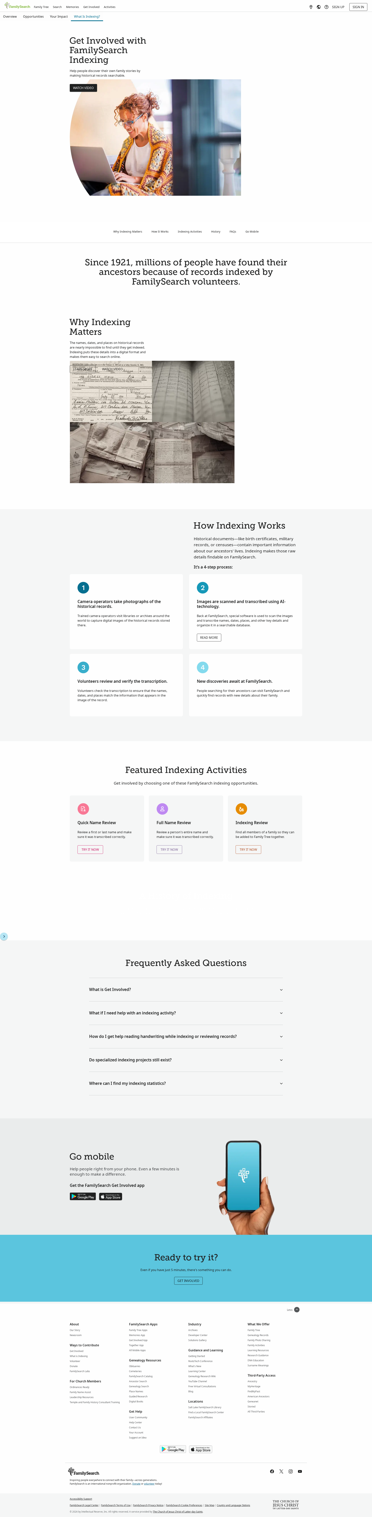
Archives (193, 1330)
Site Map (209, 1505)
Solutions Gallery (197, 1340)
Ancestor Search (138, 1381)
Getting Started (196, 1356)
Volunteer (75, 1361)
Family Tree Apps (138, 1330)
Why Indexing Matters (127, 231)
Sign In (358, 7)
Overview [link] (10, 16)
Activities (109, 7)
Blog (190, 1391)
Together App (136, 1345)
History (215, 231)
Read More (209, 637)
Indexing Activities (190, 231)
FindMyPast (254, 1391)
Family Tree (41, 7)
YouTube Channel (197, 1381)
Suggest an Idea (137, 1437)
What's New (194, 1366)
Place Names (136, 1391)
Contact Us (135, 1427)
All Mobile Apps (137, 1350)
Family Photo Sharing (259, 1340)
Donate (74, 1366)
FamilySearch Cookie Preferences (184, 1505)
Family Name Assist (80, 1392)
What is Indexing (79, 1356)
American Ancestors (259, 1396)
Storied (251, 1406)
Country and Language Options (233, 1505)
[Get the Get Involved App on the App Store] (110, 1196)
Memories (72, 7)
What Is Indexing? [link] (87, 16)
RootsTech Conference (200, 1361)
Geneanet (253, 1401)
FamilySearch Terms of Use (116, 1505)
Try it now (90, 849)
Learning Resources (258, 1350)
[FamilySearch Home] (17, 5)
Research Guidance (258, 1355)
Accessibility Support (81, 1499)
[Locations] (311, 7)
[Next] (4, 936)
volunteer (149, 1483)
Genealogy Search (139, 1386)
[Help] (326, 7)
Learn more (82, 369)
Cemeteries (135, 1371)
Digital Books (136, 1401)
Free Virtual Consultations (202, 1386)
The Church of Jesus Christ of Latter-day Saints (178, 1511)
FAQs (233, 231)
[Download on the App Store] (200, 1449)
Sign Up (338, 7)
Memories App (137, 1335)
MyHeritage (254, 1386)
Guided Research (138, 1396)
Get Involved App (138, 1340)
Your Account (136, 1432)
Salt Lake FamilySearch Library (204, 1407)
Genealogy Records (258, 1335)
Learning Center (197, 1371)
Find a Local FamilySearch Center (206, 1412)
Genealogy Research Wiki (202, 1376)
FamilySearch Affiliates (200, 1417)
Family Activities (256, 1345)
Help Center (135, 1422)
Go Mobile (252, 231)
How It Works (160, 231)
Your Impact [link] (59, 16)
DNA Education (256, 1360)
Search (57, 7)
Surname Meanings (258, 1365)
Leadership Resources (82, 1397)
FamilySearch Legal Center (84, 1505)
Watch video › (113, 369)
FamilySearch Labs (80, 1371)
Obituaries (134, 1366)
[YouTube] (300, 1471)
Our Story (75, 1330)
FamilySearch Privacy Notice (148, 1505)
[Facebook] (272, 1471)
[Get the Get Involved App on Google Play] (83, 1196)
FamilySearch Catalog (140, 1376)
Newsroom (76, 1335)
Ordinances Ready (79, 1387)
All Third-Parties (256, 1411)
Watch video (83, 88)
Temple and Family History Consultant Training (95, 1402)
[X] (281, 1471)
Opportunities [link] (33, 16)
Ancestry (252, 1381)
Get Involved (91, 7)
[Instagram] (290, 1471)
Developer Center (198, 1335)
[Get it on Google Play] (173, 1449)
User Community (138, 1417)
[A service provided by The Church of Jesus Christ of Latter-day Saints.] (285, 1505)
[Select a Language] (319, 7)
